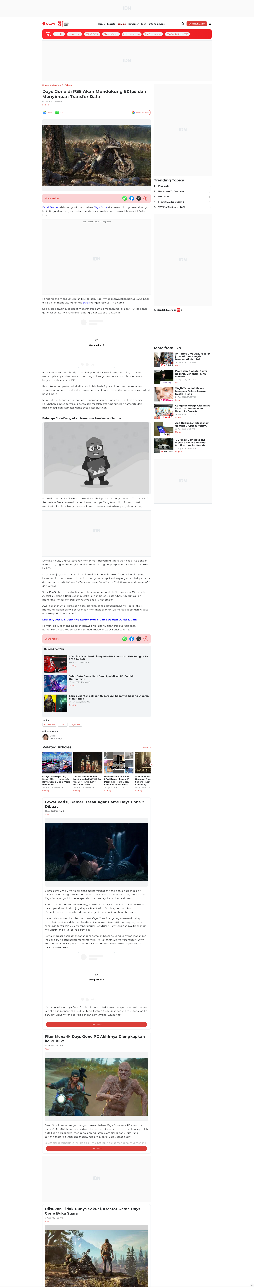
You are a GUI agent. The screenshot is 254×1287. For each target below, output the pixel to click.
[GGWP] (55, 24)
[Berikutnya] (151, 764)
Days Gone (100, 207)
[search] (183, 24)
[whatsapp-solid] (124, 198)
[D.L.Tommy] (45, 737)
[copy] (145, 198)
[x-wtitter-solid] (138, 198)
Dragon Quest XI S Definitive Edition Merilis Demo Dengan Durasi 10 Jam (89, 619)
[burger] (210, 23)
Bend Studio (50, 207)
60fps (86, 302)
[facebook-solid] (131, 198)
